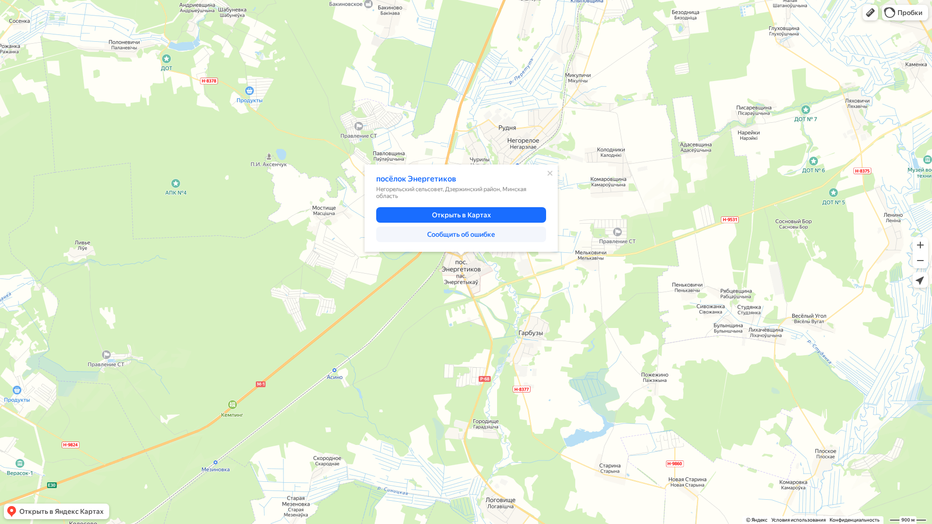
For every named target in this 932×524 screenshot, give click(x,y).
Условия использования (798, 520)
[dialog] (461, 208)
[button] (870, 12)
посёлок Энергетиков (416, 178)
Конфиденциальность (855, 520)
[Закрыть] (550, 173)
